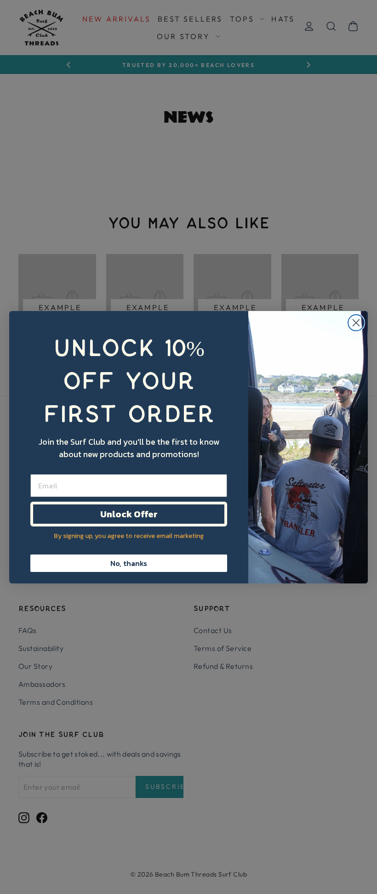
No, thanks (128, 563)
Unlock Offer (129, 514)
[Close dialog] (356, 323)
